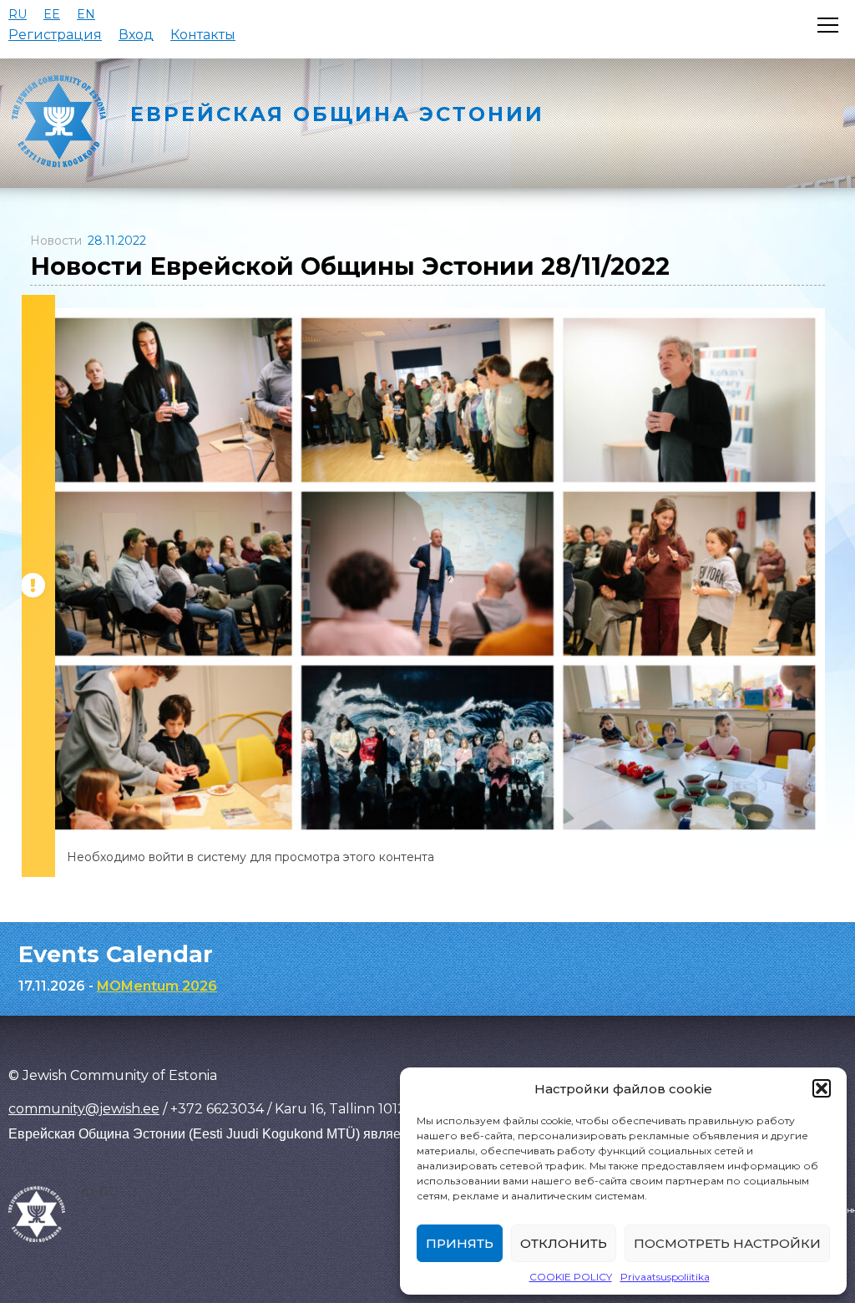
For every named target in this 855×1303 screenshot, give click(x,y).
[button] (821, 1088)
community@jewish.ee (83, 1109)
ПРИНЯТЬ (459, 1243)
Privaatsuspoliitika (665, 1276)
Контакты (202, 35)
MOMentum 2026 (157, 986)
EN (86, 14)
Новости (56, 240)
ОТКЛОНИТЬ (563, 1243)
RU (17, 14)
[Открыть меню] (828, 25)
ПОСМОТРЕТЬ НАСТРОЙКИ (727, 1243)
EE (51, 14)
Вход (136, 35)
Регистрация (55, 35)
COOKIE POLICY (570, 1276)
